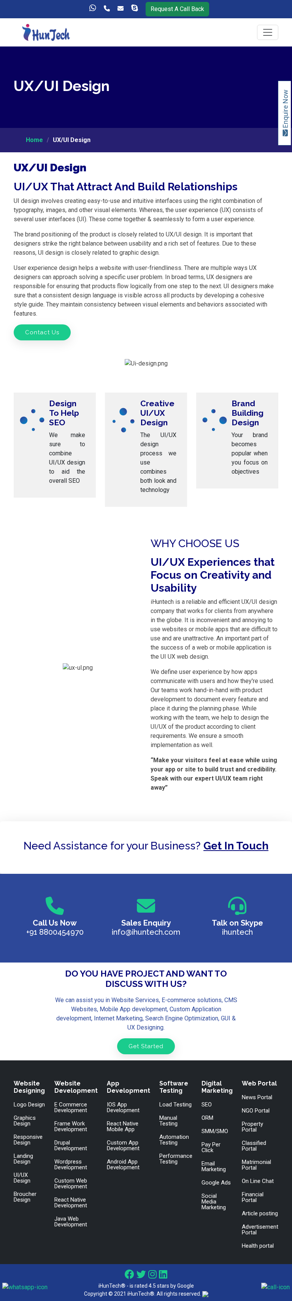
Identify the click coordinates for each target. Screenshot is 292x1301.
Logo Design (29, 1105)
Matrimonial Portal (256, 1165)
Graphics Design (25, 1121)
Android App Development (123, 1164)
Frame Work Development (70, 1126)
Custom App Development (123, 1145)
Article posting (260, 1213)
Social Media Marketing (214, 1201)
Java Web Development (70, 1222)
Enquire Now (285, 110)
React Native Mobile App (122, 1126)
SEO (207, 1105)
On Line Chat (258, 1181)
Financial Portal (252, 1197)
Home (34, 140)
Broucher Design (25, 1197)
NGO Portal (256, 1111)
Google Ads (216, 1183)
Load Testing (175, 1105)
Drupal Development (70, 1145)
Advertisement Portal (260, 1230)
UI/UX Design (22, 1178)
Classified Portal (254, 1146)
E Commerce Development (70, 1107)
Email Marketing (214, 1166)
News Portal (257, 1097)
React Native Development (70, 1202)
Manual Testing (168, 1121)
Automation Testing (174, 1140)
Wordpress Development (70, 1164)
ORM (207, 1118)
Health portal (258, 1246)
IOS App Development (123, 1107)
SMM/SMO (215, 1131)
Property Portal (252, 1127)
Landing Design (23, 1159)
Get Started (146, 1046)
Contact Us (42, 332)
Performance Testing (175, 1159)
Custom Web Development (70, 1183)
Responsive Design (28, 1140)
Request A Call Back (177, 9)
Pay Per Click (211, 1147)
